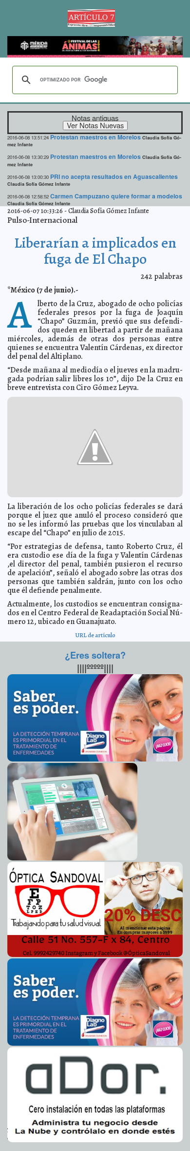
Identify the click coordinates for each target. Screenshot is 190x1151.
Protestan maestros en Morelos (95, 137)
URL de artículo (95, 635)
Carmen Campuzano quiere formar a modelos (116, 196)
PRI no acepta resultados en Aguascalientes (114, 176)
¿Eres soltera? (95, 655)
